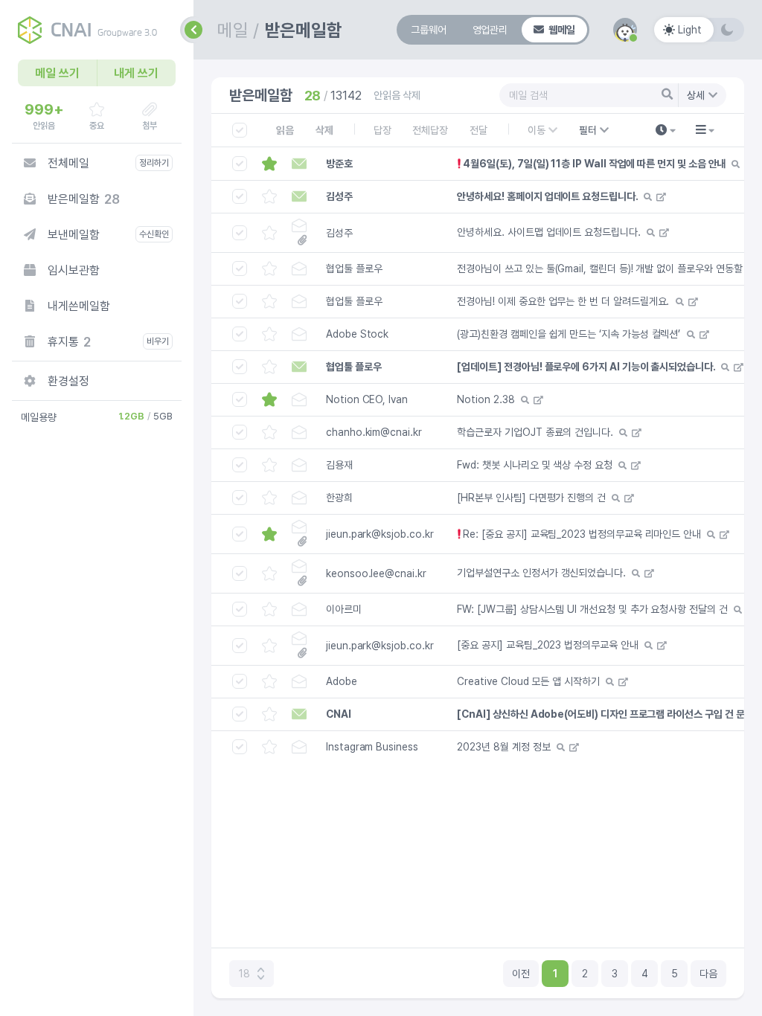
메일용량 (39, 417)
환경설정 (68, 381)
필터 (598, 133)
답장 (382, 130)
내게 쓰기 (136, 73)
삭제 (324, 130)
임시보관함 (74, 270)
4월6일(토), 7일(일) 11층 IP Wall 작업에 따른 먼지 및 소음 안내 (594, 164)
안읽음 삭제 (397, 95)
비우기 (158, 341)
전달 (478, 130)
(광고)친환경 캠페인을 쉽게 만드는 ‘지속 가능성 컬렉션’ (568, 334)
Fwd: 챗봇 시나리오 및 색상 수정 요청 (534, 465)
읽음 (285, 130)
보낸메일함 (74, 235)
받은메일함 (83, 199)
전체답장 (430, 130)
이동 (536, 130)
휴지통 (69, 342)
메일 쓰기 (57, 73)
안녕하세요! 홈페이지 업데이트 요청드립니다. (547, 196)
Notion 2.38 (485, 399)
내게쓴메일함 (79, 306)
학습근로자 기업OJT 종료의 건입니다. (535, 432)
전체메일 (68, 163)
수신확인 (154, 234)
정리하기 (154, 163)
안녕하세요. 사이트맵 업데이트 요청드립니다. (548, 232)
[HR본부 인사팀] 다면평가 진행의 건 (531, 498)
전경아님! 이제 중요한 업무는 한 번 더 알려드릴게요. (563, 301)
